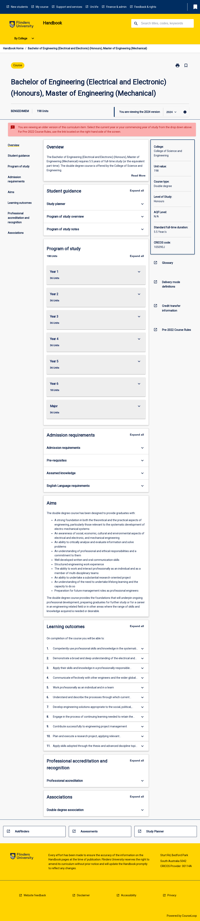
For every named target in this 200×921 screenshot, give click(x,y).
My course (42, 6)
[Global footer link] (21, 857)
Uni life (94, 6)
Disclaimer (83, 895)
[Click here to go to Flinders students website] (21, 25)
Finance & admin (116, 6)
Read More (138, 176)
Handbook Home (13, 48)
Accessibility (128, 895)
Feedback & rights (145, 6)
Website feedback (35, 895)
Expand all (137, 190)
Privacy (171, 895)
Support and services (69, 6)
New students (19, 6)
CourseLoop (189, 915)
